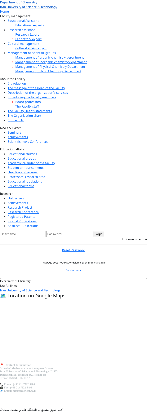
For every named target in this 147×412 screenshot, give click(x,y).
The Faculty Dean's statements (30, 111)
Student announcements (26, 168)
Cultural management (23, 44)
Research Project (20, 207)
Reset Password (73, 250)
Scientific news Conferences (28, 142)
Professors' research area (26, 177)
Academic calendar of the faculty (31, 163)
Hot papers (16, 198)
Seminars (14, 132)
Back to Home (73, 270)
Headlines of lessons (23, 172)
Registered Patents (21, 217)
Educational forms (21, 186)
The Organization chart (24, 115)
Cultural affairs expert (31, 48)
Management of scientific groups (32, 53)
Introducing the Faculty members (32, 97)
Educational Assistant (23, 21)
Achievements (18, 137)
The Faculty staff (27, 106)
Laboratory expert (28, 39)
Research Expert (27, 34)
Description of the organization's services (38, 93)
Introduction (17, 83)
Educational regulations (25, 181)
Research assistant (21, 30)
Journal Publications (22, 221)
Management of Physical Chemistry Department (50, 66)
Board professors (28, 102)
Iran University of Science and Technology (30, 290)
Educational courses (22, 154)
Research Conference (23, 212)
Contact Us (16, 120)
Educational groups (22, 158)
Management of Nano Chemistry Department (48, 71)
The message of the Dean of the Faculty (36, 88)
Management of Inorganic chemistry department (51, 62)
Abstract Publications (23, 226)
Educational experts (29, 25)
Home (4, 11)
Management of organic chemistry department (49, 57)
